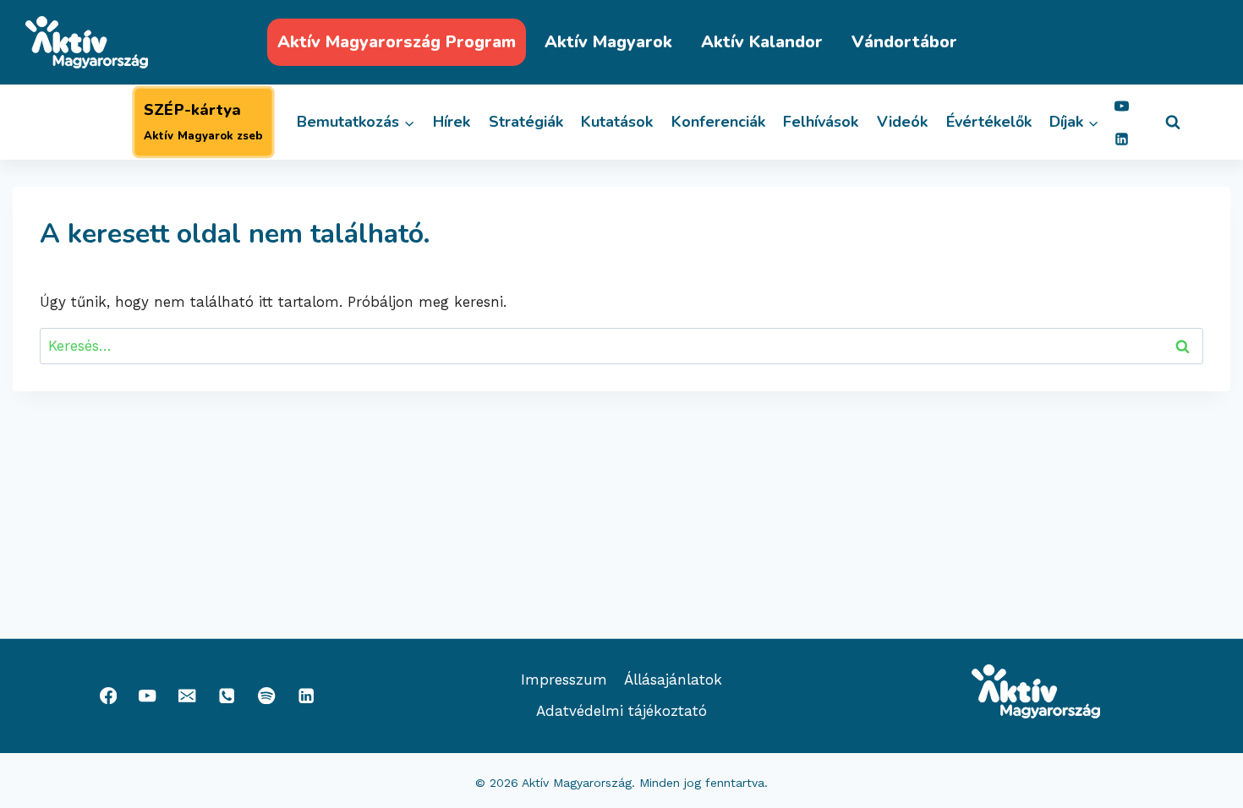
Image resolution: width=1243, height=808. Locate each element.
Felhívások (820, 122)
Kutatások (617, 122)
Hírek (451, 122)
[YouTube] (1122, 105)
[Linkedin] (1122, 138)
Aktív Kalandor (762, 41)
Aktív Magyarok (608, 41)
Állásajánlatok (673, 679)
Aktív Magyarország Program (396, 41)
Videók (902, 122)
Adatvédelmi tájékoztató (621, 710)
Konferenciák (718, 122)
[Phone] (227, 696)
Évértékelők (989, 122)
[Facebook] (107, 696)
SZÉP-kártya (203, 122)
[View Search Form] (1173, 122)
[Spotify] (266, 696)
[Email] (187, 696)
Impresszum (564, 679)
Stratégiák (526, 122)
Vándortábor (904, 41)
